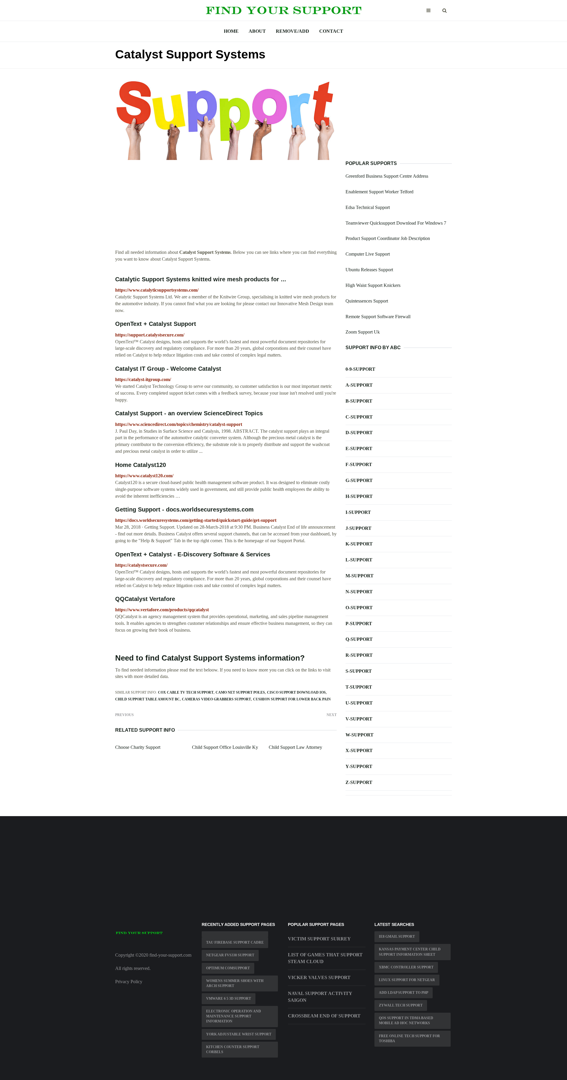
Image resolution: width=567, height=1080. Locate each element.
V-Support (359, 718)
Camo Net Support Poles (240, 692)
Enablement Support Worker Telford (379, 191)
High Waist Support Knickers (373, 285)
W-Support (360, 734)
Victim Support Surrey (319, 938)
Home (231, 31)
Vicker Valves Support (319, 977)
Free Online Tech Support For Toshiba (409, 1038)
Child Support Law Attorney (295, 747)
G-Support (359, 480)
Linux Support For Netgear (407, 980)
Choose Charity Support (137, 747)
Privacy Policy (128, 981)
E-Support (359, 448)
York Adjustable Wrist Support (238, 1034)
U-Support (359, 702)
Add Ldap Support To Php (403, 993)
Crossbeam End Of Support (324, 1015)
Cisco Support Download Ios (296, 692)
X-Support (359, 750)
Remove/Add (292, 31)
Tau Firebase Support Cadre (235, 942)
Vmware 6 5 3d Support (228, 998)
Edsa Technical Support (368, 207)
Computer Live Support (368, 253)
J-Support (359, 528)
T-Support (359, 686)
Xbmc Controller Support (406, 967)
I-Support (358, 512)
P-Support (359, 623)
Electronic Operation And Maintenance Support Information (233, 1016)
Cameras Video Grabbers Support (216, 699)
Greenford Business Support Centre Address (387, 176)
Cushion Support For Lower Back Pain (292, 699)
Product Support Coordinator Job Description (388, 238)
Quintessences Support (367, 300)
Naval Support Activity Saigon (320, 997)
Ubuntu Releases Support (369, 269)
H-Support (359, 496)
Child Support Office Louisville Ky (225, 747)
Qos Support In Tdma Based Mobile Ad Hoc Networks (406, 1020)
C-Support (359, 416)
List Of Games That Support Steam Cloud (325, 958)
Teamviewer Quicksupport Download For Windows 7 (396, 223)
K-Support (359, 543)
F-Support (359, 464)
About (257, 31)
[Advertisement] (226, 207)
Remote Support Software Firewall (378, 316)
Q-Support (359, 639)
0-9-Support (360, 369)
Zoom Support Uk (363, 331)
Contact (331, 31)
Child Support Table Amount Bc (147, 699)
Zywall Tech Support (401, 1005)
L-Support (359, 559)
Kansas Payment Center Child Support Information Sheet (410, 951)
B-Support (359, 400)
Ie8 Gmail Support (397, 936)
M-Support (360, 575)
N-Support (359, 591)
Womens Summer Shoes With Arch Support (234, 983)
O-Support (359, 607)
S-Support (359, 671)
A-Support (359, 385)
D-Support (359, 432)
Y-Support (359, 766)
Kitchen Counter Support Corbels (232, 1049)
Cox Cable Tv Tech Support (186, 692)
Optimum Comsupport (228, 968)
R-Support (359, 655)
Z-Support (359, 782)
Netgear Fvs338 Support (230, 955)
